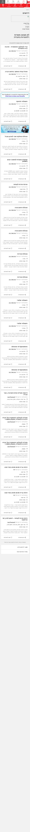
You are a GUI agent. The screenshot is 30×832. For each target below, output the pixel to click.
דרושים (23, 2)
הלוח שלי (21, 6)
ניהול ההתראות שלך (22, 551)
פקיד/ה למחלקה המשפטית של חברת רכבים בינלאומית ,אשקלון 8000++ (15, 418)
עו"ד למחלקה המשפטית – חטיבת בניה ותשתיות (16, 47)
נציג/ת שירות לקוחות (21, 184)
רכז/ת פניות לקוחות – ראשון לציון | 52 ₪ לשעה (15, 519)
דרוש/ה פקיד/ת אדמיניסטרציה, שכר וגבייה (16, 393)
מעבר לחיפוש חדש (22, 547)
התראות (15, 6)
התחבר (2, 2)
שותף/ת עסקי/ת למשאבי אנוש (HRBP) (17, 160)
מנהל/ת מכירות (22, 254)
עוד (3, 6)
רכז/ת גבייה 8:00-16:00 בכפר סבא (16, 467)
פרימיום (7, 2)
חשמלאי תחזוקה (22, 101)
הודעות (13, 2)
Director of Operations (20, 346)
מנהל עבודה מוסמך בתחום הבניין (16, 71)
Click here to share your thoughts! (15, 96)
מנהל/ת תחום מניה (21, 207)
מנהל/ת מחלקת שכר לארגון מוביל (16, 136)
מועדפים (9, 6)
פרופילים (18, 2)
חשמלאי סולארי (22, 300)
